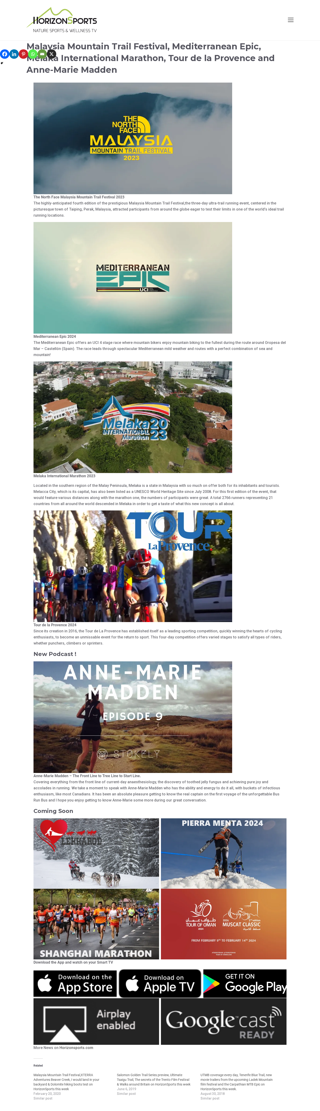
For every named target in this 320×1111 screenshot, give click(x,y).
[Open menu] (291, 20)
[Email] (42, 54)
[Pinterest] (23, 54)
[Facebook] (4, 54)
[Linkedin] (14, 54)
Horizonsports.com (76, 1047)
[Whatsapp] (32, 54)
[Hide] (2, 63)
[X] (51, 54)
